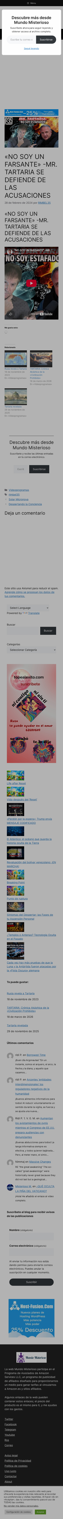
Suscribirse (46, 39)
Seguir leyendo (31, 48)
